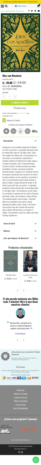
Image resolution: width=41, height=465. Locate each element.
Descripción (8, 140)
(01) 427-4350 (28, 429)
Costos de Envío (20, 404)
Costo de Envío (9, 223)
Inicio (2, 11)
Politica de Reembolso (21, 401)
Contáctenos (20, 390)
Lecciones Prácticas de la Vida (30, 276)
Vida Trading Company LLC (21, 449)
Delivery (6, 230)
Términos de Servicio (20, 397)
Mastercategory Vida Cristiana (15, 11)
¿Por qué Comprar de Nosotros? (16, 238)
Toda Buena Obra (11, 275)
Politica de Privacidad (20, 393)
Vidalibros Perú (16, 446)
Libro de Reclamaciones (20, 408)
